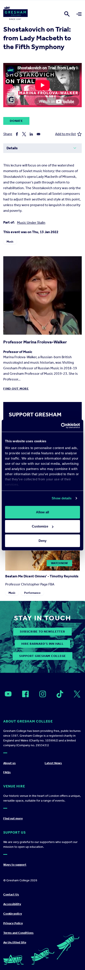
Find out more (16, 388)
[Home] (15, 14)
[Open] (8, 694)
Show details (61, 498)
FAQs (7, 772)
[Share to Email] (38, 134)
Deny (42, 540)
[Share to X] (24, 134)
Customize (40, 526)
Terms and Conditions (18, 933)
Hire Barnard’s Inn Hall (42, 644)
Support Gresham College (42, 656)
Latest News (53, 763)
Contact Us (11, 894)
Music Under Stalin (31, 222)
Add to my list (65, 134)
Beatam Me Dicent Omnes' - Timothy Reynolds (41, 576)
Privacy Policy (13, 923)
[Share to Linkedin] (31, 134)
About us (9, 763)
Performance (32, 592)
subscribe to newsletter (42, 631)
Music (10, 241)
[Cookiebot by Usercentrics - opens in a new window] (61, 426)
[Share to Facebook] (17, 134)
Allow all (42, 512)
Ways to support (14, 865)
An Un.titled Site (14, 942)
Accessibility (12, 904)
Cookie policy (12, 914)
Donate (16, 121)
